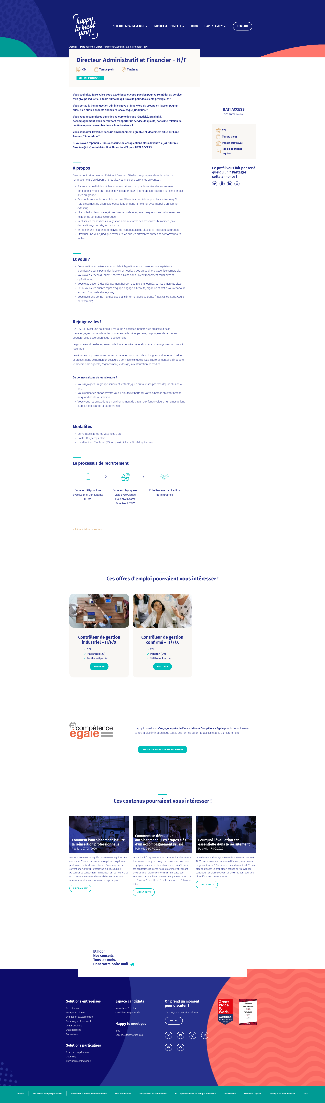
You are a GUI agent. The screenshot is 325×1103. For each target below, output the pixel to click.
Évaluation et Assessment (79, 1016)
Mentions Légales (252, 1093)
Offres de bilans (74, 1025)
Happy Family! (213, 26)
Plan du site (230, 1093)
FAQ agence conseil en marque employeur (195, 1093)
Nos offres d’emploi (167, 26)
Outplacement (73, 1029)
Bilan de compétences (77, 1052)
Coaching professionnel (78, 1021)
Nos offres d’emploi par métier (47, 1093)
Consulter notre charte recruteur (162, 749)
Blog (194, 26)
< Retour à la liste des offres (87, 529)
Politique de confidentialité (282, 1093)
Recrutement (73, 1008)
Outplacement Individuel (78, 1061)
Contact (242, 26)
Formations (72, 1034)
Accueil (20, 1093)
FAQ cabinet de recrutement (153, 1093)
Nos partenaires (123, 1093)
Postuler (99, 666)
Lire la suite (80, 888)
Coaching (71, 1056)
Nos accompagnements (128, 26)
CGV (306, 1093)
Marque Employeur (76, 1012)
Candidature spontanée (127, 1012)
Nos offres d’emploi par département (89, 1093)
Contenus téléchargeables (129, 1035)
